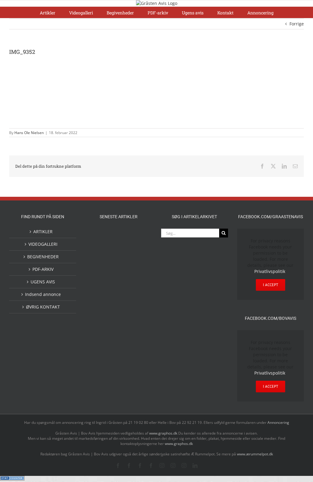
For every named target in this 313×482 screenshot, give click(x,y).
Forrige (296, 24)
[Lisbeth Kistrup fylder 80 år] (118, 347)
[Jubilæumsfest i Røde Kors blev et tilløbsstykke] (138, 302)
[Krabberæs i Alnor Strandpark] (99, 350)
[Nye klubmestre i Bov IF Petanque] (138, 287)
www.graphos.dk (163, 433)
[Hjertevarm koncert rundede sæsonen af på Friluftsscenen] (99, 286)
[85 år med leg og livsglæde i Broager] (138, 266)
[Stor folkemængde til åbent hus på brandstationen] (109, 370)
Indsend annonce (43, 294)
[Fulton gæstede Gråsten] (99, 260)
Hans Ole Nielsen (29, 132)
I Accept (270, 284)
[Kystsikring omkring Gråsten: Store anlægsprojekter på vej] (99, 328)
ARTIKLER (43, 231)
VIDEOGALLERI (42, 244)
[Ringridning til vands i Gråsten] (99, 301)
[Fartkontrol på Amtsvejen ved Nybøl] (99, 235)
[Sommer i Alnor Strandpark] (138, 328)
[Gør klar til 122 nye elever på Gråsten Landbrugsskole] (118, 261)
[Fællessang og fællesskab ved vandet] (138, 236)
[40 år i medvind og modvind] (128, 370)
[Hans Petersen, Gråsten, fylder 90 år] (138, 347)
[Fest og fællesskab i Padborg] (118, 286)
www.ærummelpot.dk (255, 454)
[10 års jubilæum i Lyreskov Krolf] (118, 308)
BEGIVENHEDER (43, 257)
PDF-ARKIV (42, 269)
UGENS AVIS (43, 282)
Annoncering (278, 422)
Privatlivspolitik (269, 271)
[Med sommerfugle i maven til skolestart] (118, 329)
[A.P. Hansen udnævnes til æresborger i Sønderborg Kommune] (118, 241)
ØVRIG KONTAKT (43, 307)
